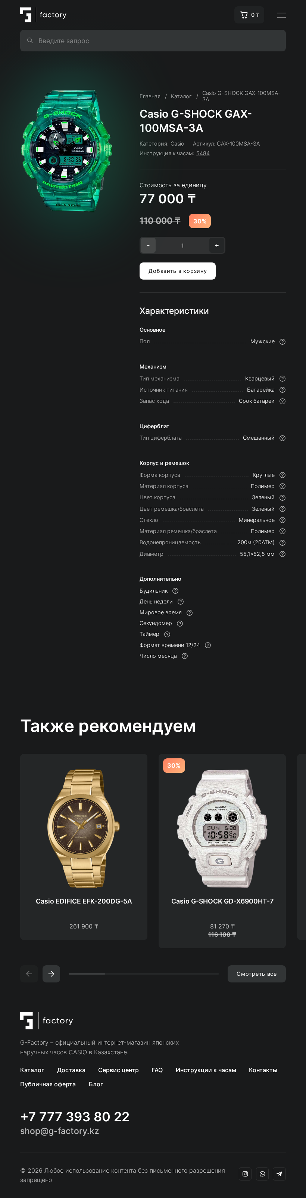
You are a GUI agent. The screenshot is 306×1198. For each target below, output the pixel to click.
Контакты (263, 1070)
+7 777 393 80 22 (74, 1117)
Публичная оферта (48, 1084)
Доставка (71, 1070)
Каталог (32, 1070)
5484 (203, 153)
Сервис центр (118, 1070)
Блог (96, 1084)
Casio (177, 143)
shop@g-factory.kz (59, 1131)
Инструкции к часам (206, 1070)
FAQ (157, 1070)
